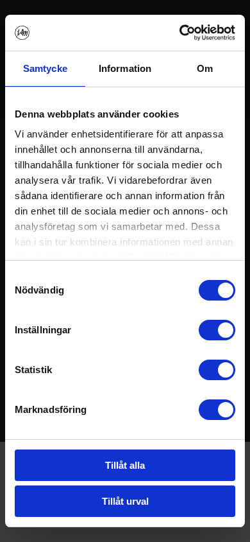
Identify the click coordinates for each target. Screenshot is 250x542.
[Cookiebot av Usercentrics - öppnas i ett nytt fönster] (179, 32)
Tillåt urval (125, 501)
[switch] (217, 330)
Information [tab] (125, 68)
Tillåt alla (125, 465)
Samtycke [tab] (45, 68)
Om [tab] (205, 68)
